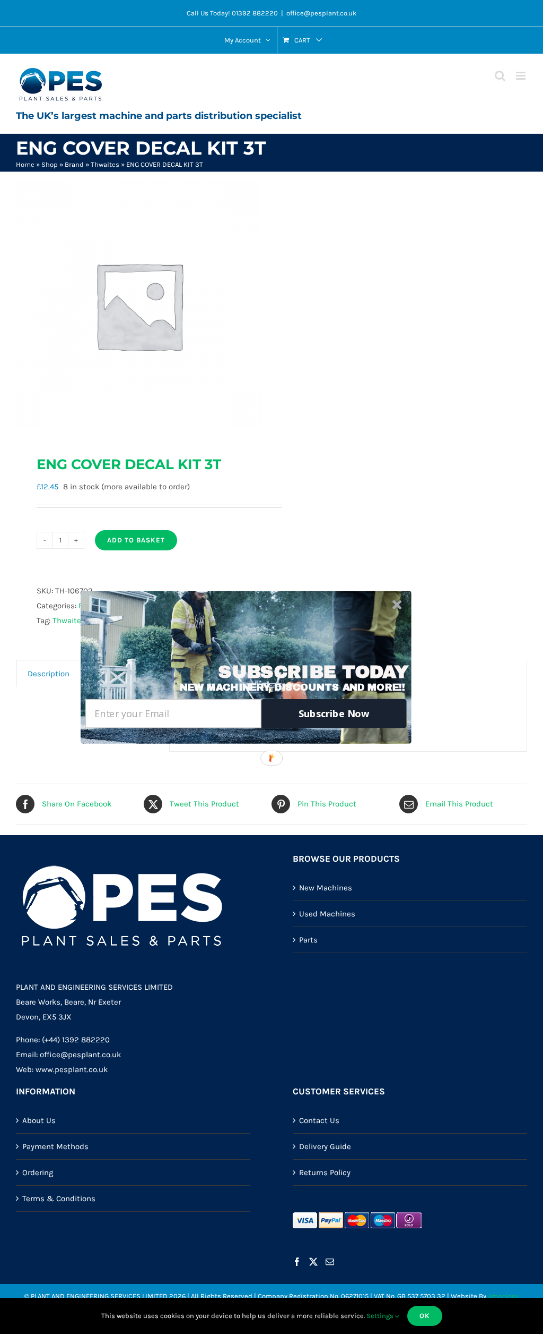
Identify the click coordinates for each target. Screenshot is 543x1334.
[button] (313, 672)
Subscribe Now (334, 713)
